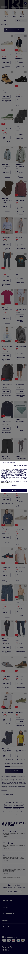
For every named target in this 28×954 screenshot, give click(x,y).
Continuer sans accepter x (8, 462)
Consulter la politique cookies (7, 482)
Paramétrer (14, 485)
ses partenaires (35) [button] (8, 469)
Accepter (14, 490)
